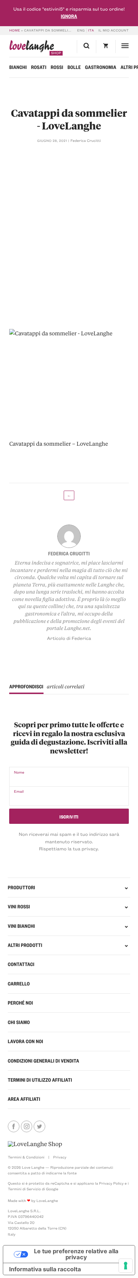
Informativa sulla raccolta (45, 1269)
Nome (19, 772)
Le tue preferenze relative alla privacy (76, 1254)
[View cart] (105, 46)
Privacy (60, 1157)
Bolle (74, 67)
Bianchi (18, 67)
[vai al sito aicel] (35, 1144)
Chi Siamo (19, 1022)
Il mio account (113, 30)
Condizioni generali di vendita (43, 1061)
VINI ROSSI (19, 906)
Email (19, 791)
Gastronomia (100, 67)
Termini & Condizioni (26, 1157)
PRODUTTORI (21, 887)
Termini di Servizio (24, 1188)
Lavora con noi (25, 1041)
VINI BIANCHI (21, 926)
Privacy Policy (111, 1183)
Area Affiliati (24, 1099)
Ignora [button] (69, 16)
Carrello (19, 984)
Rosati (39, 67)
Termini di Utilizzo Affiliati (40, 1080)
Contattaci (21, 964)
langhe (31, 47)
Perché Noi (20, 1003)
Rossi (57, 67)
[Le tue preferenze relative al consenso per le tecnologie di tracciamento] (125, 1265)
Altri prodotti (25, 945)
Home (14, 30)
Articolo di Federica (69, 638)
